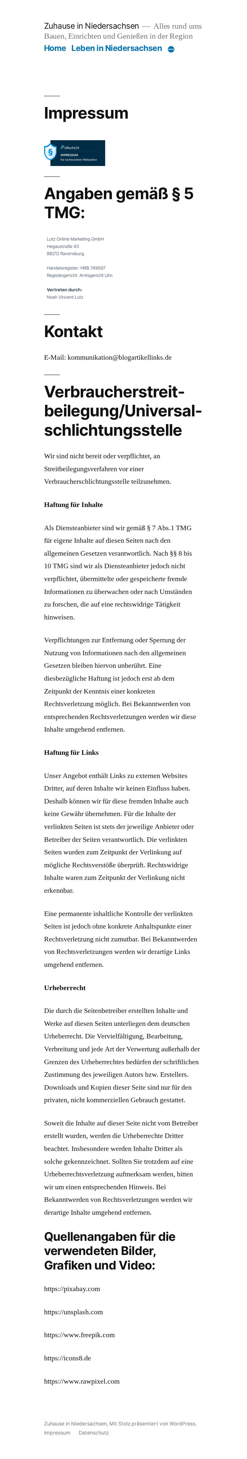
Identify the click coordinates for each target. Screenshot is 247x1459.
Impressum (57, 1433)
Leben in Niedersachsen (116, 48)
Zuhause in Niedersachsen (91, 26)
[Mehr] (171, 49)
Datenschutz (94, 1433)
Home (55, 48)
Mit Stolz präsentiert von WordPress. (153, 1424)
